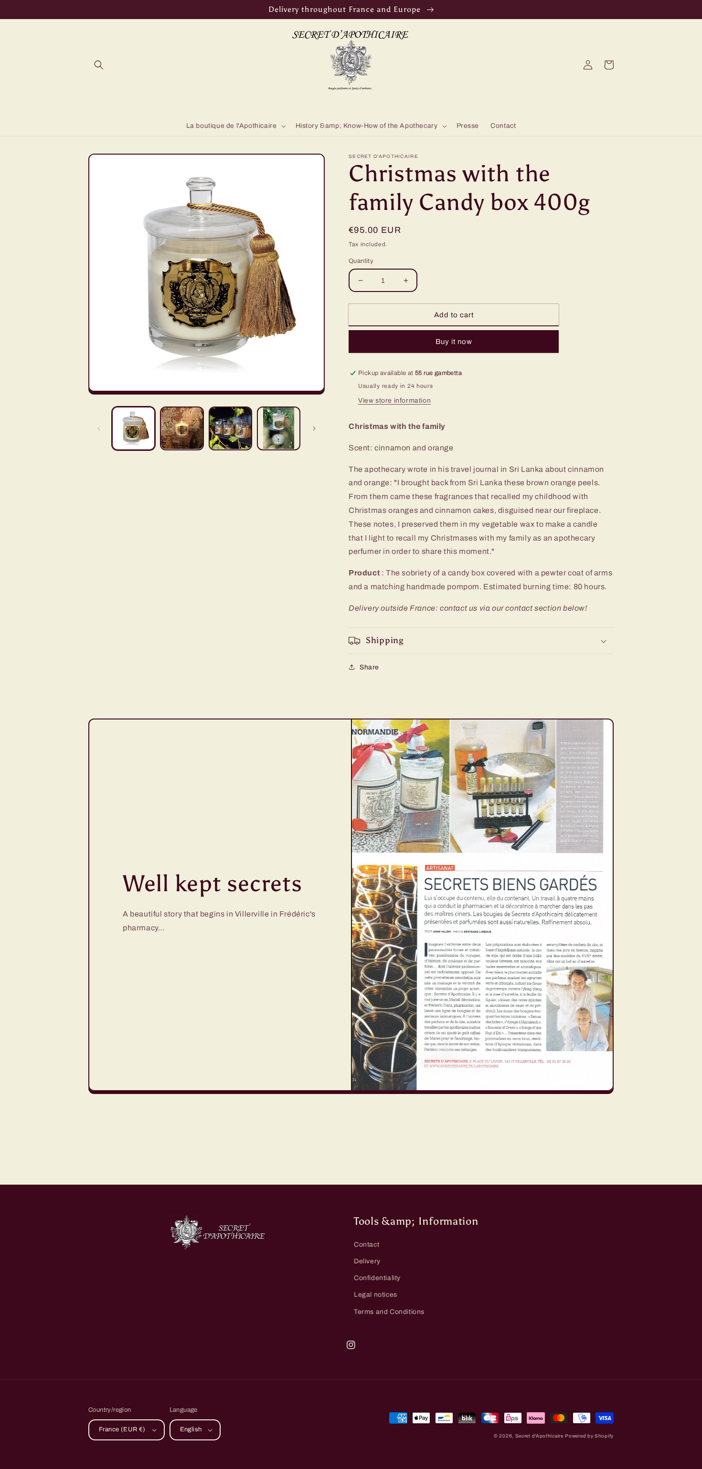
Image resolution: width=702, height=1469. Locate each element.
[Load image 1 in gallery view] (133, 428)
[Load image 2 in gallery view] (181, 428)
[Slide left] (98, 428)
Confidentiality (377, 1277)
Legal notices (375, 1294)
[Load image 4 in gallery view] (278, 428)
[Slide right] (314, 428)
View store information (394, 400)
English (191, 1429)
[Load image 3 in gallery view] (230, 428)
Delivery (367, 1261)
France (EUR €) (122, 1429)
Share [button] (369, 667)
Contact (366, 1244)
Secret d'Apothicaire (539, 1435)
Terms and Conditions (389, 1311)
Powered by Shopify (589, 1435)
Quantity (361, 261)
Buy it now (454, 341)
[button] (98, 64)
